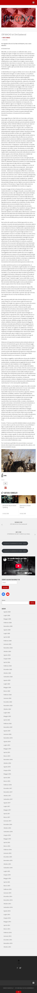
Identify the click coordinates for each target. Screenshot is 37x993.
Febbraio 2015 (7, 889)
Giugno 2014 (7, 918)
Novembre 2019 (8, 738)
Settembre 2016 (8, 831)
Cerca (3, 600)
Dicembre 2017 (8, 788)
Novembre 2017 (8, 792)
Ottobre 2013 (7, 947)
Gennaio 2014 (7, 936)
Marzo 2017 (7, 817)
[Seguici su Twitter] (20, 968)
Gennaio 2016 (7, 853)
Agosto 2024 (7, 655)
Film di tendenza (6, 37)
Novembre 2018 (8, 759)
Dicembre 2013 (8, 940)
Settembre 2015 (8, 867)
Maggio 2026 (7, 619)
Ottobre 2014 (7, 903)
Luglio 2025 (7, 633)
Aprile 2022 (7, 720)
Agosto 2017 (7, 803)
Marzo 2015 (7, 885)
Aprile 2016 (7, 842)
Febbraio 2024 (7, 666)
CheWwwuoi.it (30, 988)
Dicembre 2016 (8, 824)
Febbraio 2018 (7, 785)
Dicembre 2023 (8, 669)
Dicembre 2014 (8, 896)
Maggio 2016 (7, 839)
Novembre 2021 (8, 727)
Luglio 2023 (7, 684)
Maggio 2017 (7, 810)
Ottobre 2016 (7, 828)
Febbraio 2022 (7, 723)
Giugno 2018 (7, 770)
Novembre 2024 (8, 648)
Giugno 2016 (7, 835)
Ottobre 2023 (7, 673)
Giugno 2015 (7, 875)
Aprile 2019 (7, 752)
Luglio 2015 (7, 871)
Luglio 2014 (7, 914)
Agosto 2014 (7, 911)
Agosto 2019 (7, 741)
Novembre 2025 (8, 626)
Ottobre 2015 (7, 864)
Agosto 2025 (7, 630)
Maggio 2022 (7, 716)
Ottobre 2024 (7, 651)
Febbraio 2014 (7, 932)
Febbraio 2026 (7, 622)
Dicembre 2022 (8, 702)
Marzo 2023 (7, 691)
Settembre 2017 (8, 799)
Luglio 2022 (7, 712)
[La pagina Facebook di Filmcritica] (17, 968)
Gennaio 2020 (7, 734)
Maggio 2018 (7, 774)
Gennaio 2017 (7, 821)
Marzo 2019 (7, 756)
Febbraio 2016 (7, 849)
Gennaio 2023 (7, 698)
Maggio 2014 (7, 921)
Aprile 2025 (7, 637)
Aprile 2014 (7, 925)
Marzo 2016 (7, 846)
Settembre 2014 (8, 907)
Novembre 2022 (8, 705)
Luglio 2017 (7, 806)
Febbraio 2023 (7, 694)
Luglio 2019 (7, 745)
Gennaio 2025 (7, 644)
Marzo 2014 (7, 929)
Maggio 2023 (7, 687)
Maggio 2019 (7, 749)
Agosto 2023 (7, 680)
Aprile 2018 (7, 777)
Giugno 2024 (7, 658)
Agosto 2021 (7, 731)
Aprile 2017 (7, 813)
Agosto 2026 (7, 612)
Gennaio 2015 (7, 893)
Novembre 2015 (8, 860)
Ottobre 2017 (7, 795)
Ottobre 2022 (7, 709)
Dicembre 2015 (8, 857)
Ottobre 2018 (7, 763)
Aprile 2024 (7, 662)
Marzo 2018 (7, 781)
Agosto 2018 (7, 767)
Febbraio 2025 (7, 640)
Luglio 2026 (7, 615)
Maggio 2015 (7, 878)
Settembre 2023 (8, 676)
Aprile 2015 (7, 882)
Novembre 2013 (8, 943)
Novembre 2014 (8, 900)
